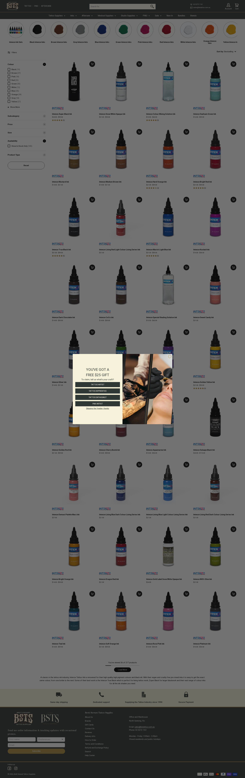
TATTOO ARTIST (97, 385)
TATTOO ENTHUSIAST (98, 397)
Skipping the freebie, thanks (97, 408)
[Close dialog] (169, 356)
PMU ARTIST (98, 404)
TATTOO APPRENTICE (98, 391)
